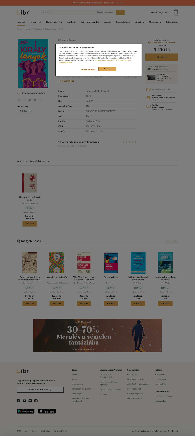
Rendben (107, 69)
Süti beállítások (88, 69)
